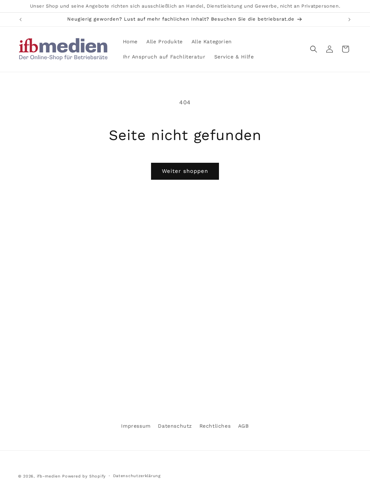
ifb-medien (49, 476)
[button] (314, 49)
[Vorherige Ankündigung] (21, 19)
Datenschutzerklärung (137, 476)
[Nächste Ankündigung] (349, 19)
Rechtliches (215, 426)
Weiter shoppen (185, 171)
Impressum (135, 426)
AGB (243, 426)
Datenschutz (175, 426)
